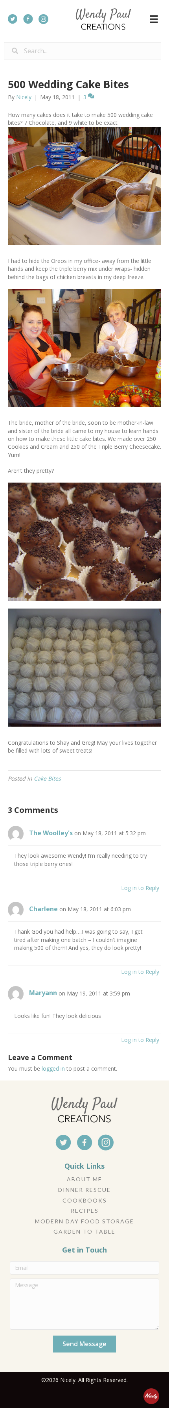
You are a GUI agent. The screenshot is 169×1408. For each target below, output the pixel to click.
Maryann (43, 992)
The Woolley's (51, 833)
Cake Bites (47, 778)
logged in (53, 1068)
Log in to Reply (140, 888)
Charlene (43, 909)
